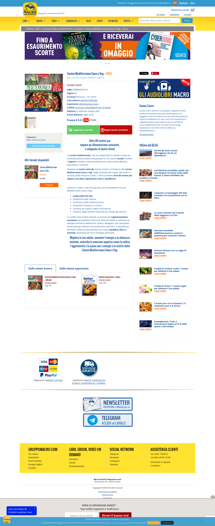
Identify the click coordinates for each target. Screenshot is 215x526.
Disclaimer (107, 498)
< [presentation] (106, 63)
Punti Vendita (35, 461)
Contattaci (155, 465)
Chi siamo (160, 14)
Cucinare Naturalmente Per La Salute (62, 28)
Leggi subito (145, 158)
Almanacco (71, 21)
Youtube (114, 464)
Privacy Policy (153, 522)
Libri (25, 21)
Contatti (187, 14)
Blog (88, 21)
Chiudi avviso (167, 522)
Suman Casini (74, 84)
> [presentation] (109, 63)
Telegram (114, 454)
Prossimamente (76, 466)
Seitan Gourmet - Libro (109, 276)
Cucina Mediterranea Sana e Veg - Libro (106, 28)
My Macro (113, 21)
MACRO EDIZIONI (88, 100)
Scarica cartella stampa (43, 145)
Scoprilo (49, 185)
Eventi (100, 21)
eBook (39, 21)
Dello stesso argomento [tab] (74, 268)
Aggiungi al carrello (83, 129)
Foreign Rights (35, 464)
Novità (72, 462)
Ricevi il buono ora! (115, 515)
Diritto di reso (107, 494)
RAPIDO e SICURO (54, 380)
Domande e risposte (160, 462)
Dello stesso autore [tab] (40, 268)
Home (29, 28)
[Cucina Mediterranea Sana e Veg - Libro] (44, 92)
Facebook (114, 457)
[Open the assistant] (6, 519)
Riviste (127, 21)
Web (29, 140)
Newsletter (174, 14)
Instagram (115, 461)
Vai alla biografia (146, 134)
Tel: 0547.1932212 (159, 454)
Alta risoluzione (38, 140)
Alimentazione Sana (89, 104)
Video (54, 21)
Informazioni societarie (107, 491)
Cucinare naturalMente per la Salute (93, 107)
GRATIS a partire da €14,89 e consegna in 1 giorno (88, 382)
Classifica (73, 459)
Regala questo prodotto (116, 129)
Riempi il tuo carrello (180, 9)
